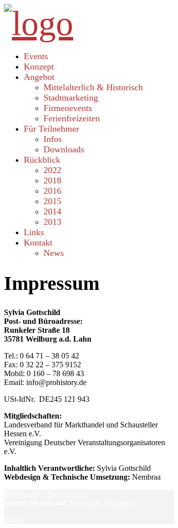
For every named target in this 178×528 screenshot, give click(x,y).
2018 (52, 180)
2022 (52, 170)
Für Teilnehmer (51, 129)
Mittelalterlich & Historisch (93, 87)
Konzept (39, 66)
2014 (52, 211)
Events (36, 56)
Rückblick (42, 160)
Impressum (21, 494)
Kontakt (38, 242)
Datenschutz (66, 494)
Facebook (85, 502)
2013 (52, 222)
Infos (53, 139)
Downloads (64, 149)
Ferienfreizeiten (72, 118)
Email (13, 519)
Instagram (119, 502)
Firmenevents (68, 108)
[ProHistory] (38, 23)
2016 (52, 191)
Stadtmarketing (71, 98)
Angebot (39, 77)
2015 (52, 201)
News (54, 253)
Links (34, 232)
